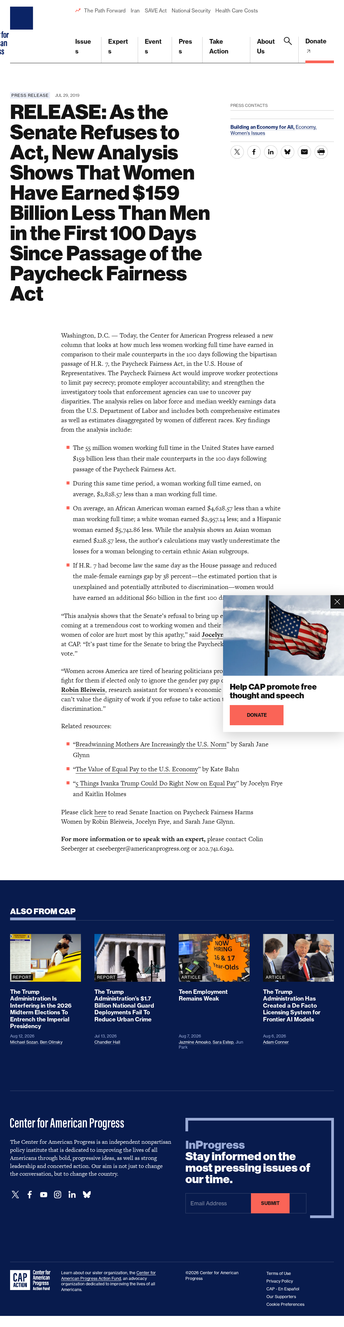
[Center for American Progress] (22, 31)
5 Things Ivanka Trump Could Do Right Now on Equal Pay (156, 783)
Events (153, 46)
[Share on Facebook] (254, 152)
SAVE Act (156, 10)
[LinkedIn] (72, 1194)
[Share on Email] (304, 152)
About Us (266, 46)
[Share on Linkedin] (270, 152)
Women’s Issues (247, 133)
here (100, 812)
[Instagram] (57, 1194)
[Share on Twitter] (237, 152)
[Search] (288, 50)
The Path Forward (105, 10)
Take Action (218, 46)
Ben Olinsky (51, 1042)
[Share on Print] (321, 152)
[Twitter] (15, 1194)
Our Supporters (281, 1296)
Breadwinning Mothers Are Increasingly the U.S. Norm (151, 744)
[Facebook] (29, 1194)
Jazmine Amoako (195, 1042)
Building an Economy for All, (263, 127)
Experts (118, 46)
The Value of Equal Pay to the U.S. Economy (137, 769)
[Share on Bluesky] (287, 152)
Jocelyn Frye (220, 634)
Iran (135, 10)
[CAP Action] (32, 1280)
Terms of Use (278, 1273)
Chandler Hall (107, 1042)
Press (185, 46)
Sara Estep (223, 1042)
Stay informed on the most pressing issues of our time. (247, 1162)
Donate (316, 41)
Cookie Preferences (285, 1304)
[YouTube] (43, 1194)
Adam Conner (276, 1042)
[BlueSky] (87, 1194)
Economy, (306, 127)
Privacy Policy (279, 1281)
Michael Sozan (24, 1042)
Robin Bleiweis (83, 689)
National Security (191, 10)
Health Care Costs (236, 10)
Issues (83, 46)
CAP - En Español (282, 1288)
